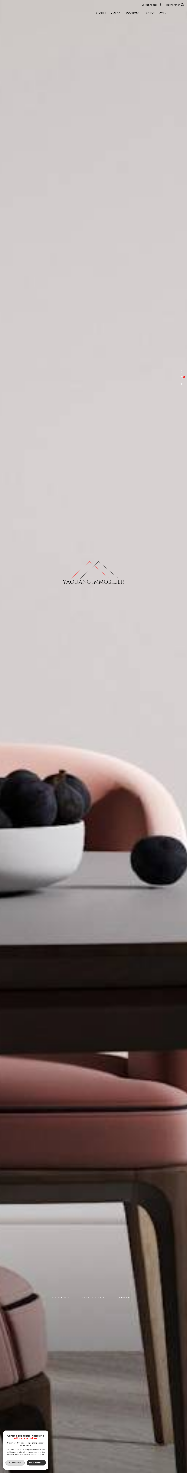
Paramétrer (15, 1463)
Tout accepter (36, 1463)
